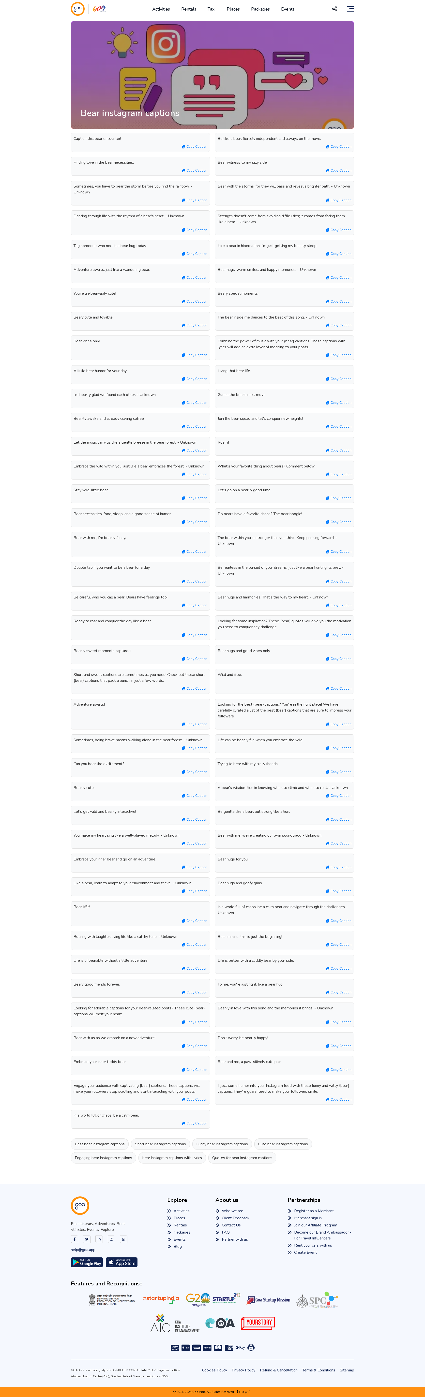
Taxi (211, 9)
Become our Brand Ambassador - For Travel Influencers (322, 1235)
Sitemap (347, 1370)
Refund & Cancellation (279, 1370)
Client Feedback (235, 1218)
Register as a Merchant (314, 1211)
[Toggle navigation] (350, 9)
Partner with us (235, 1239)
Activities (161, 9)
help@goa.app (83, 1249)
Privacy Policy (243, 1370)
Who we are (232, 1211)
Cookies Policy (214, 1370)
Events (287, 9)
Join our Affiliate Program (315, 1225)
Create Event (305, 1252)
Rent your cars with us (313, 1245)
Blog (178, 1246)
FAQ (226, 1232)
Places (233, 9)
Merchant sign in (308, 1218)
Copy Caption (196, 146)
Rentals (188, 9)
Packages (260, 9)
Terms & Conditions (318, 1370)
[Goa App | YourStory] (258, 1323)
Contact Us (231, 1225)
